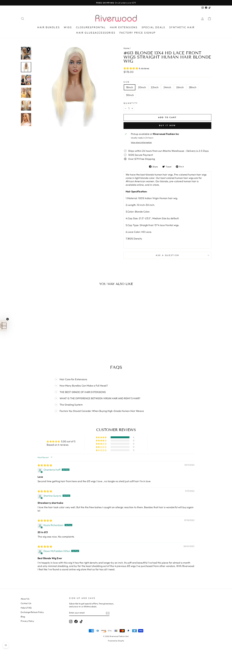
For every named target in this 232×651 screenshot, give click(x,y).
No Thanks (116, 369)
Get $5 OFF (116, 362)
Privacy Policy (135, 353)
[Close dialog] (141, 280)
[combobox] (94, 332)
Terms (115, 355)
